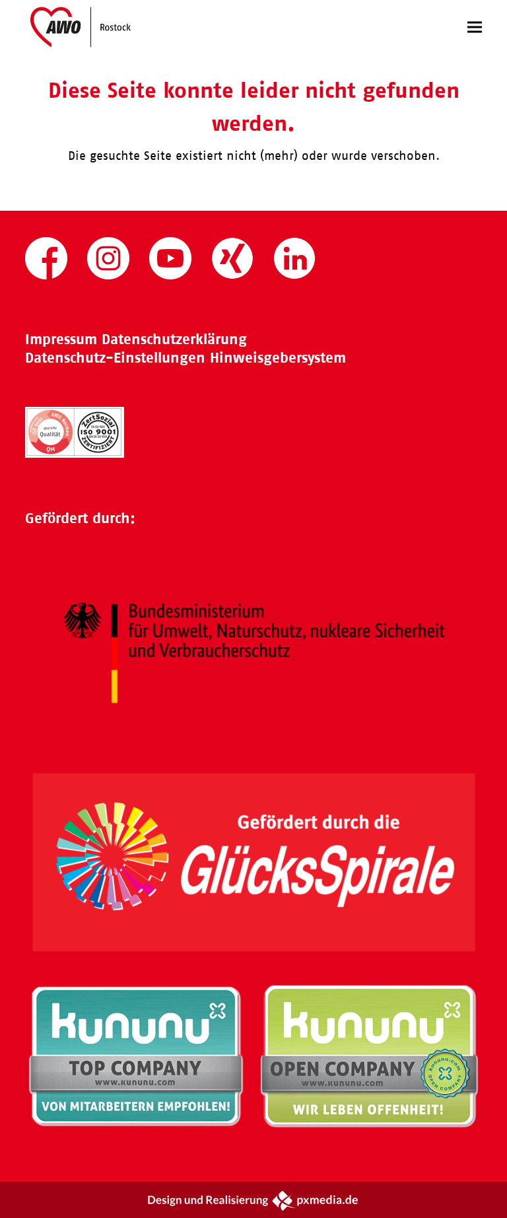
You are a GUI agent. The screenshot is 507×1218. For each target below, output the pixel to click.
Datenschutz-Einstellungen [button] (115, 357)
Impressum (61, 339)
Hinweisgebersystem (278, 357)
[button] (474, 26)
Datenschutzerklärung (174, 339)
